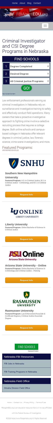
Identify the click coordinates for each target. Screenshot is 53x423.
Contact (37, 3)
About (22, 3)
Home (15, 3)
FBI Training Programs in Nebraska (20, 372)
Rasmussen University (19, 310)
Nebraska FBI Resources (19, 356)
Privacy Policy (29, 402)
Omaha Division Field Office (17, 388)
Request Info (26, 194)
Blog (29, 3)
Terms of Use (41, 402)
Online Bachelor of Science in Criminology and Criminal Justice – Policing (25, 270)
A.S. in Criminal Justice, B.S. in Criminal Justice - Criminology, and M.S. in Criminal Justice (25, 183)
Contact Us (18, 402)
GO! (26, 88)
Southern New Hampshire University (21, 175)
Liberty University (16, 224)
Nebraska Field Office (17, 381)
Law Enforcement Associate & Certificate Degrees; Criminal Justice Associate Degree (25, 316)
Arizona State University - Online (25, 265)
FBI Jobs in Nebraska (14, 363)
